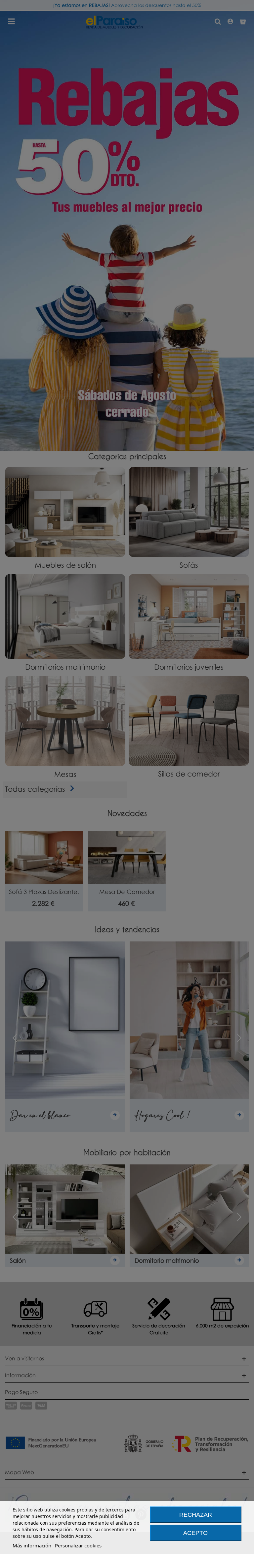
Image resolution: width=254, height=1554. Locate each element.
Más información (32, 1545)
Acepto (195, 1533)
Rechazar (195, 1514)
